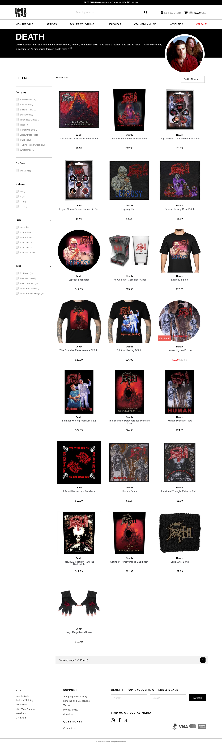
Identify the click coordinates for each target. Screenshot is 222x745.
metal (46, 44)
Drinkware (25, 115)
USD (198, 12)
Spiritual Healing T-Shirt (129, 350)
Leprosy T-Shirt (179, 279)
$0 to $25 (24, 227)
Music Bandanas (28, 288)
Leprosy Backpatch (79, 279)
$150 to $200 (26, 247)
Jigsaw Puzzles (27, 135)
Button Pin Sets (27, 283)
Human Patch (129, 491)
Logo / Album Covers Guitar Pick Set (180, 138)
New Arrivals (24, 24)
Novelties (176, 24)
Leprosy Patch (129, 209)
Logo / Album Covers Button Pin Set (79, 209)
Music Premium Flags (30, 293)
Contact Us (69, 728)
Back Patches (26, 99)
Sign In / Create (172, 12)
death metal (61, 49)
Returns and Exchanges (76, 700)
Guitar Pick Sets (28, 130)
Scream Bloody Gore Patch (180, 209)
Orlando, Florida (70, 44)
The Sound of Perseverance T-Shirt (78, 350)
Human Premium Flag (180, 420)
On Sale (24, 171)
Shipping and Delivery (75, 696)
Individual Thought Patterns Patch (179, 491)
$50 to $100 (26, 237)
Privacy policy (70, 709)
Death (78, 135)
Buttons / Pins (26, 110)
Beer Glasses (26, 278)
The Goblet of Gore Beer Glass (129, 279)
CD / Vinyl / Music (145, 24)
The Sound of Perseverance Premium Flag (129, 421)
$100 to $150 (26, 242)
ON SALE (201, 24)
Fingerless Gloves (29, 120)
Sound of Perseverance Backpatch (129, 561)
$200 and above (28, 252)
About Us (68, 714)
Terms (66, 705)
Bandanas (25, 105)
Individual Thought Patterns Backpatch (79, 563)
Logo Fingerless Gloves (79, 632)
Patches (24, 140)
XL (21, 201)
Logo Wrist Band (179, 561)
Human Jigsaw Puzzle (180, 350)
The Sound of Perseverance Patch (79, 138)
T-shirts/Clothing (82, 24)
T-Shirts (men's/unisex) (31, 145)
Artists (51, 24)
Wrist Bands (26, 150)
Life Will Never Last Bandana (79, 491)
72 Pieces (25, 273)
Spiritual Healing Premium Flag (79, 420)
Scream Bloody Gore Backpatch (129, 138)
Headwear (114, 24)
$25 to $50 (25, 232)
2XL (22, 206)
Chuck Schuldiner (151, 44)
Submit (197, 698)
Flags (23, 125)
